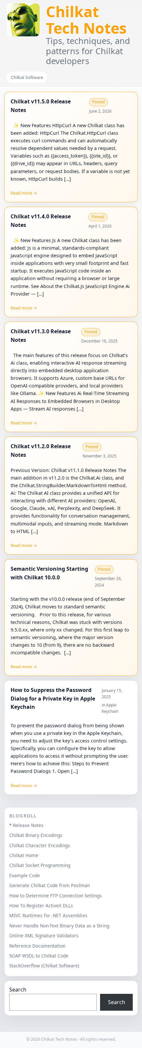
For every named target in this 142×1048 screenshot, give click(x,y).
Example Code (24, 875)
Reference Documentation (37, 946)
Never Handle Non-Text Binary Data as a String (59, 925)
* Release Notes (26, 825)
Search (17, 989)
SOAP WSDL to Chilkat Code (38, 956)
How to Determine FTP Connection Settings (55, 895)
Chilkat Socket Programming (39, 865)
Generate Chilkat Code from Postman (49, 885)
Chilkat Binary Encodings (35, 835)
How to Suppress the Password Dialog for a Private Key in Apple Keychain (53, 698)
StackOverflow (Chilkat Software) (44, 965)
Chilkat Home (23, 855)
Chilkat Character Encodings (39, 845)
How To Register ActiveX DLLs (41, 905)
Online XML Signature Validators (44, 935)
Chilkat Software (27, 77)
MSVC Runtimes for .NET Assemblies (48, 915)
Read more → (24, 193)
